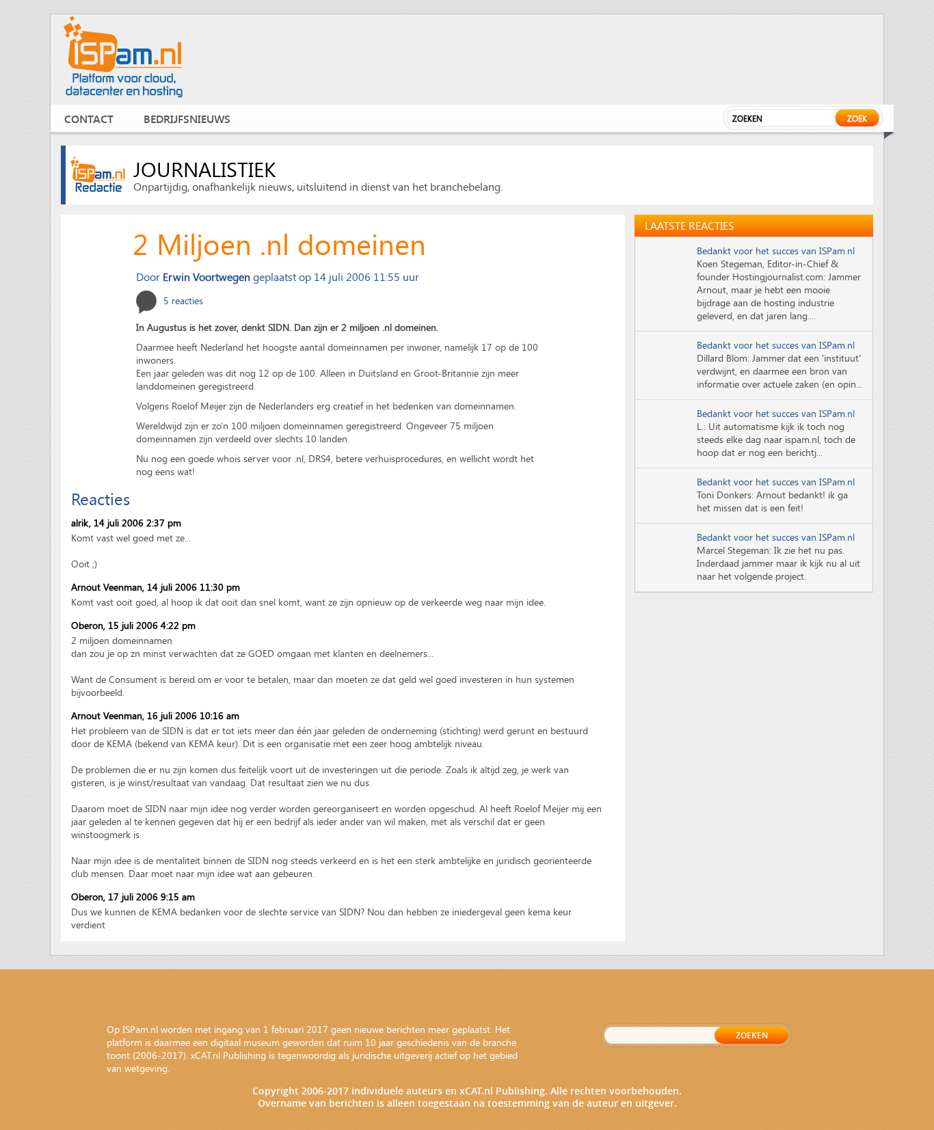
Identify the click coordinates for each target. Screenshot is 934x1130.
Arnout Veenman (106, 586)
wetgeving (146, 1068)
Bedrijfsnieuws (187, 118)
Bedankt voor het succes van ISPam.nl (776, 250)
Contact (89, 118)
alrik (80, 522)
